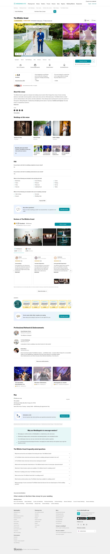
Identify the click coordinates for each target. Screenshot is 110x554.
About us (15, 514)
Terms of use (16, 525)
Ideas (58, 3)
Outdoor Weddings (55, 503)
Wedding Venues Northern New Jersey (21, 424)
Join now (94, 3)
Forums (48, 3)
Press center (16, 521)
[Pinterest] (84, 524)
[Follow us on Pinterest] (19, 110)
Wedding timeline (59, 517)
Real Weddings (29, 59)
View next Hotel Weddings (19, 493)
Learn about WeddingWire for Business (64, 532)
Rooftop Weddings (58, 501)
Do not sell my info (17, 528)
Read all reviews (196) (20, 80)
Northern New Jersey (47, 7)
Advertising (16, 523)
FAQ (34, 59)
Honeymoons (58, 523)
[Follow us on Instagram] (22, 110)
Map (49, 59)
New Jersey (38, 7)
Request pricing (83, 61)
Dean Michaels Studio (26, 331)
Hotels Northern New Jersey (35, 424)
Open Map (68, 399)
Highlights (17, 59)
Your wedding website (39, 512)
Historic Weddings (29, 503)
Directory (15, 537)
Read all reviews (42, 291)
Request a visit (64, 416)
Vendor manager (38, 519)
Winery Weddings (28, 501)
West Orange (56, 7)
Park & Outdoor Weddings (19, 503)
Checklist (37, 514)
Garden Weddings (45, 503)
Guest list (37, 515)
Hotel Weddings (31, 7)
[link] (23, 130)
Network (44, 59)
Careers (15, 519)
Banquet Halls (37, 503)
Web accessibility (17, 532)
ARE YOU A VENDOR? (91, 1)
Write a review (63, 224)
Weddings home (17, 512)
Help (36, 527)
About (22, 59)
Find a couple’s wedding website (62, 527)
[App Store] (81, 519)
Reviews (39, 59)
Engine (36, 523)
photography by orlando (60, 382)
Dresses (54, 3)
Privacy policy (16, 527)
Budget (36, 517)
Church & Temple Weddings (79, 501)
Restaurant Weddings (48, 501)
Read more (16, 104)
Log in (89, 3)
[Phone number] (93, 61)
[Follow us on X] (17, 110)
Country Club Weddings (38, 501)
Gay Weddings (17, 542)
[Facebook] (78, 524)
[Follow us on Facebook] (14, 110)
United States (83, 531)
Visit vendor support (60, 534)
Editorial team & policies (18, 515)
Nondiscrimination (17, 517)
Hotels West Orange (58, 424)
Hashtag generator (60, 514)
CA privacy (16, 530)
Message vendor (64, 209)
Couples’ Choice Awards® (19, 540)
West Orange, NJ (48, 20)
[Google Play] (90, 519)
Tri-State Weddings (25, 340)
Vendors (43, 3)
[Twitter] (81, 524)
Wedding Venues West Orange (47, 424)
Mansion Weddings (68, 501)
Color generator (59, 519)
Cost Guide (37, 525)
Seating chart (37, 521)
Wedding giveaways (60, 515)
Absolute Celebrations (40, 382)
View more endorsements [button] (42, 361)
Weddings (16, 7)
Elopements (79, 3)
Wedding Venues (23, 7)
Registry (63, 3)
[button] (42, 150)
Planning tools (31, 3)
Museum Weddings (90, 501)
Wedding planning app (60, 512)
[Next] (70, 270)
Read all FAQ (42, 200)
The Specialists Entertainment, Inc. (20, 383)
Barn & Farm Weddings (18, 501)
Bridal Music (23, 348)
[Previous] (14, 270)
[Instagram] (86, 524)
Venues (38, 3)
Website (71, 3)
